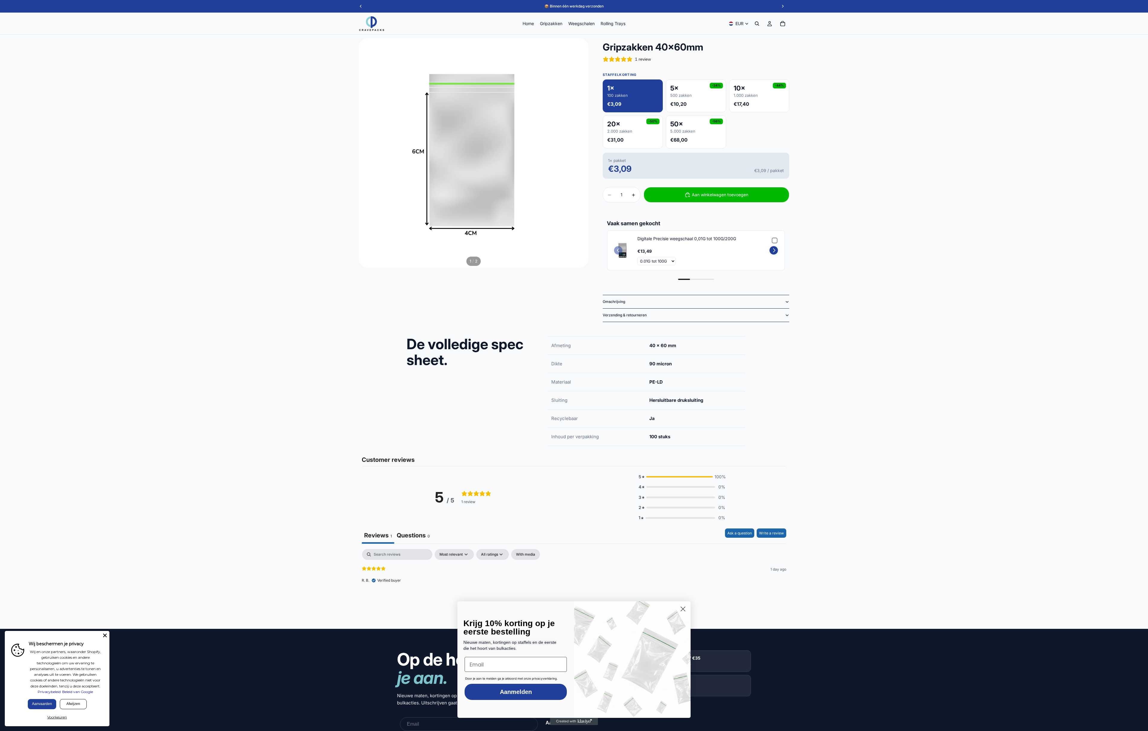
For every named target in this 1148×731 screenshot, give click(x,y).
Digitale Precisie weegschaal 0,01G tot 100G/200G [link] (686, 238)
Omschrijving (614, 301)
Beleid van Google (77, 691)
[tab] (413, 536)
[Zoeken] (757, 23)
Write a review (771, 533)
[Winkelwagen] (782, 23)
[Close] (105, 635)
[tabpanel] (574, 587)
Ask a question (739, 533)
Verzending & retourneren (625, 315)
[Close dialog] (683, 609)
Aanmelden (516, 692)
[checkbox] (525, 554)
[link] (622, 250)
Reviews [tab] (378, 535)
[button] (774, 250)
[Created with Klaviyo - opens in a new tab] (574, 721)
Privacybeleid (49, 691)
